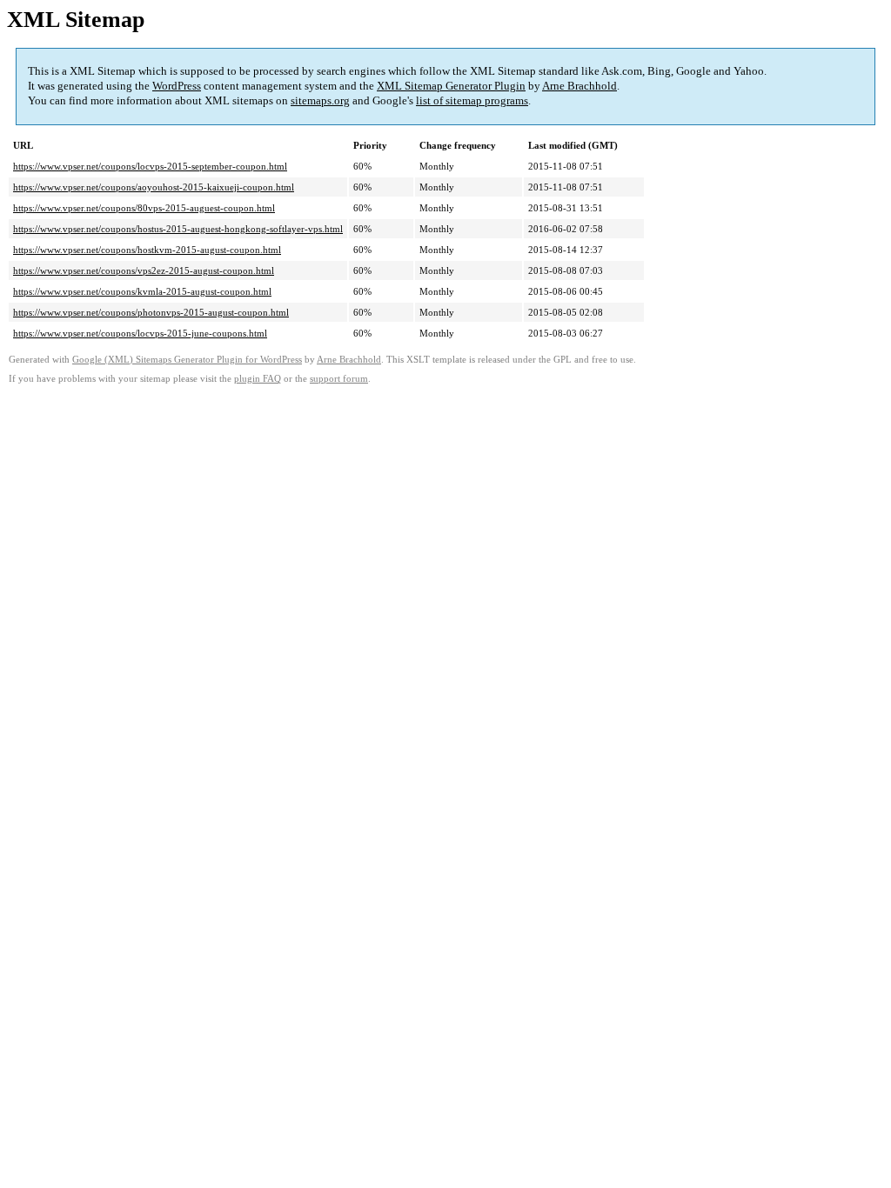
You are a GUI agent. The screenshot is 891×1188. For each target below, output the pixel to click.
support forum (339, 379)
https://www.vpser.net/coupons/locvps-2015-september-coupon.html (150, 166)
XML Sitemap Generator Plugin (451, 85)
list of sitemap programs (472, 100)
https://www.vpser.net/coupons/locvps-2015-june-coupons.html (140, 333)
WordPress (176, 85)
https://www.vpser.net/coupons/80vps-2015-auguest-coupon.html (144, 208)
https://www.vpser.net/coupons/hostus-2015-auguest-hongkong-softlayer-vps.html (178, 229)
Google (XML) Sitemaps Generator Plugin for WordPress (187, 359)
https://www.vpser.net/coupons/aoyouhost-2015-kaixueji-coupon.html (153, 187)
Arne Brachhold (579, 85)
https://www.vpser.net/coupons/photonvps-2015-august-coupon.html (151, 312)
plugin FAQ (257, 379)
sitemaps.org (320, 100)
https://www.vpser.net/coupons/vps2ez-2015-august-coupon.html (143, 270)
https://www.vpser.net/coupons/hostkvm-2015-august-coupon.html (147, 249)
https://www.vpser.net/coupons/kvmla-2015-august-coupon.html (142, 291)
